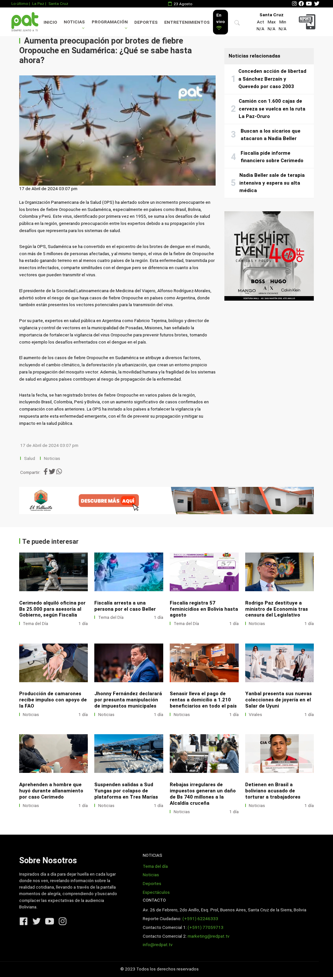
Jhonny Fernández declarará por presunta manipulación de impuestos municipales (128, 700)
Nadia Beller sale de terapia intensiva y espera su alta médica (272, 182)
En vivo (220, 18)
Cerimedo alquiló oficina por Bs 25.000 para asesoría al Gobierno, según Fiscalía (52, 609)
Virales (255, 714)
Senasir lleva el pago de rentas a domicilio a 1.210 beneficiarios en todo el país (203, 700)
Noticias (74, 22)
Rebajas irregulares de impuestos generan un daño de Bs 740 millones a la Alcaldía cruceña (203, 794)
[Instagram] (294, 3)
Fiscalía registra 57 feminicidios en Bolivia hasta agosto (204, 609)
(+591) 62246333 (200, 918)
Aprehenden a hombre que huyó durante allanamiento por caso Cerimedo (51, 791)
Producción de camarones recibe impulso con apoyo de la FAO (53, 700)
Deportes (146, 22)
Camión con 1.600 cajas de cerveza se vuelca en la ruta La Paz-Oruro (272, 108)
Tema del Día (35, 623)
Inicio (50, 22)
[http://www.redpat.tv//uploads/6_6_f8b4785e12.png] (128, 663)
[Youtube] (309, 3)
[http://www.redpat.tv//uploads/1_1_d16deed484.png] (279, 753)
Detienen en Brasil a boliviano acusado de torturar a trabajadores (272, 791)
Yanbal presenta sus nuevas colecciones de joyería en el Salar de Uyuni (278, 700)
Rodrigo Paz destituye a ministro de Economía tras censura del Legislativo (276, 609)
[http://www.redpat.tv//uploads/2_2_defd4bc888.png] (204, 753)
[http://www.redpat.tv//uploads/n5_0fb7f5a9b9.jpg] (128, 572)
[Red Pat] (24, 22)
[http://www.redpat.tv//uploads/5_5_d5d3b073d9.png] (204, 663)
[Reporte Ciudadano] (308, 22)
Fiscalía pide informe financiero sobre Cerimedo (272, 157)
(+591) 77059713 (205, 927)
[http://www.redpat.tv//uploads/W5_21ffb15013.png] (53, 753)
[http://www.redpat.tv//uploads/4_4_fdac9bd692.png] (279, 663)
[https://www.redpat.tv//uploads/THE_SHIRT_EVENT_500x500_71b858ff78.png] (269, 256)
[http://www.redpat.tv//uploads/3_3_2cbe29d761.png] (128, 753)
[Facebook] (301, 3)
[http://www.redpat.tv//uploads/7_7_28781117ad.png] (53, 663)
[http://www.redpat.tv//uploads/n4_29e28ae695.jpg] (204, 572)
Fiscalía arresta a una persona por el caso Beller (125, 606)
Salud (29, 458)
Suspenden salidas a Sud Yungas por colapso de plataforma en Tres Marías (126, 791)
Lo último (19, 3)
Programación (110, 22)
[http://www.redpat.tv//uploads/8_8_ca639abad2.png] (279, 572)
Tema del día (155, 866)
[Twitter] (316, 3)
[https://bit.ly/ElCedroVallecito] (166, 500)
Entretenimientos (187, 22)
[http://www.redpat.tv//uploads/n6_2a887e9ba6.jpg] (53, 572)
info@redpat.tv (158, 944)
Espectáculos (156, 892)
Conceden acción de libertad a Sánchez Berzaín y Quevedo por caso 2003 (272, 78)
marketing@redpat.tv (209, 936)
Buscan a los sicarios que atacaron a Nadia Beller (270, 135)
